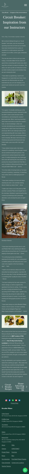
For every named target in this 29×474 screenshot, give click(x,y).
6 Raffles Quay (5, 419)
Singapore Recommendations (18, 12)
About (3, 445)
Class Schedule (6, 463)
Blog (6, 36)
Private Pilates (6, 452)
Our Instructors (6, 459)
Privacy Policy (14, 403)
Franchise (14, 452)
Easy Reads (5, 12)
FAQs (13, 445)
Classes (4, 448)
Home (3, 36)
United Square (5, 413)
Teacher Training (6, 466)
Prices (3, 456)
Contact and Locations (18, 463)
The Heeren (5, 424)
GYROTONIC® (15, 448)
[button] (25, 470)
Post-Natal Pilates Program (19, 459)
